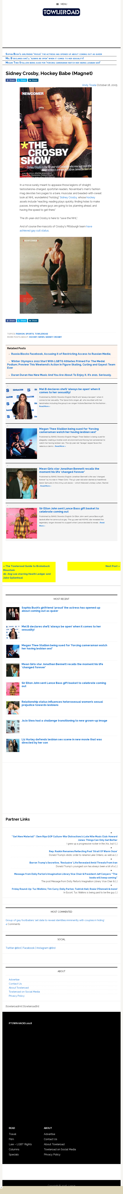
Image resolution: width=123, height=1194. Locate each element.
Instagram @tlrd (46, 947)
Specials (14, 1154)
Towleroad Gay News (61, 12)
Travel (12, 1134)
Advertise (14, 979)
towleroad (41, 334)
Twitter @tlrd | (14, 947)
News (41, 337)
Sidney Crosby (68, 197)
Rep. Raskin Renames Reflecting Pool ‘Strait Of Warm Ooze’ (83, 851)
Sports (30, 334)
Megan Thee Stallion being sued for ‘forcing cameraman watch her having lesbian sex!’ (53, 62)
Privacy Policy (17, 995)
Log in (72, 1185)
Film (11, 1139)
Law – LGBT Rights (20, 1144)
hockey (90, 197)
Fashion (20, 334)
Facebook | (30, 947)
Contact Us (15, 983)
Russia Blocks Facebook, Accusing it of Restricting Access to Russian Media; (61, 353)
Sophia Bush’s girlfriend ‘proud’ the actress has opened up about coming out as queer (54, 54)
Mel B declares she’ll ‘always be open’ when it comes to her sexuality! (45, 58)
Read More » (44, 406)
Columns (14, 1149)
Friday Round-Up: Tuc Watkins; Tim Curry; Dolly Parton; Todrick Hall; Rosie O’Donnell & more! (64, 889)
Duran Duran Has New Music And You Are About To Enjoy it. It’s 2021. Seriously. (61, 374)
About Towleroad (19, 987)
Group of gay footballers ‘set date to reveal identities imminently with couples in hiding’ (55, 920)
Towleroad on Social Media (24, 991)
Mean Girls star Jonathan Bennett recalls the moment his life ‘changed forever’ (69, 470)
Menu (64, 4)
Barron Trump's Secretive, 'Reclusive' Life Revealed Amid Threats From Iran (73, 862)
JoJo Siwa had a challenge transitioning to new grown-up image (64, 720)
